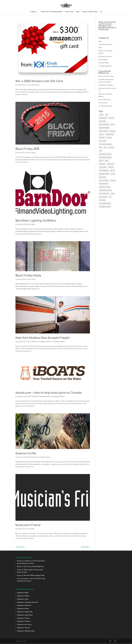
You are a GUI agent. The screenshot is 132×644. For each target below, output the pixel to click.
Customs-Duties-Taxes (105, 44)
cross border (102, 141)
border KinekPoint (104, 127)
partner (113, 174)
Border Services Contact (106, 76)
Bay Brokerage (103, 118)
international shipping (105, 157)
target (112, 193)
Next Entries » (85, 547)
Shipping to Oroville (23, 618)
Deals (77, 12)
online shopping (103, 170)
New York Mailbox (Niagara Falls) (34, 575)
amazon (101, 114)
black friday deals (104, 124)
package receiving (104, 174)
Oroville (112, 170)
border (112, 124)
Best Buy (111, 118)
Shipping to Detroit (23, 608)
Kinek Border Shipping (105, 85)
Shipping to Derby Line (24, 605)
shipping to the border (105, 190)
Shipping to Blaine (22, 593)
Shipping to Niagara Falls (24, 612)
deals (100, 147)
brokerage (112, 131)
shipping (113, 180)
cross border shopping (105, 144)
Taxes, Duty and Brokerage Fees (34, 566)
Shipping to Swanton (23, 628)
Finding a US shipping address (41, 341)
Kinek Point (110, 164)
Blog (33, 85)
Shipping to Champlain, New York (27, 602)
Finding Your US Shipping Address (51, 12)
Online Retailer (103, 60)
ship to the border (104, 193)
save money (102, 177)
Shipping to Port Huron (24, 624)
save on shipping (103, 180)
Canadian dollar (109, 134)
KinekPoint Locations (105, 56)
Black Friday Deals (28, 275)
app (107, 114)
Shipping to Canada (104, 187)
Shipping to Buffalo (23, 596)
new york (110, 167)
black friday (102, 121)
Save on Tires (69, 12)
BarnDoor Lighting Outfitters (35, 220)
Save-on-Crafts (25, 453)
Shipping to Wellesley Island (26, 631)
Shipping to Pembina (23, 621)
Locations (33, 12)
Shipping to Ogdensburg (24, 615)
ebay (100, 151)
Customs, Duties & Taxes (89, 12)
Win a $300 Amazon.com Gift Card (39, 81)
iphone (101, 160)
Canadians (102, 137)
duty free (111, 147)
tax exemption (103, 197)
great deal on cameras (105, 154)
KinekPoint (102, 164)
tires (110, 197)
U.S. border (102, 200)
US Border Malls (103, 63)
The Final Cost (102, 103)
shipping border (103, 183)
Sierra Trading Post (104, 99)
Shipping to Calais (22, 599)
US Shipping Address (58, 341)
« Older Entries (20, 547)
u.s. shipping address (105, 203)
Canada (101, 134)
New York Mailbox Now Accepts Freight (42, 337)
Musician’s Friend (27, 525)
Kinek (106, 160)
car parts (109, 137)
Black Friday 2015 (27, 148)
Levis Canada (102, 167)
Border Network (103, 131)
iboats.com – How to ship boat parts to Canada (48, 392)
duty (105, 147)
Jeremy (19, 85)
